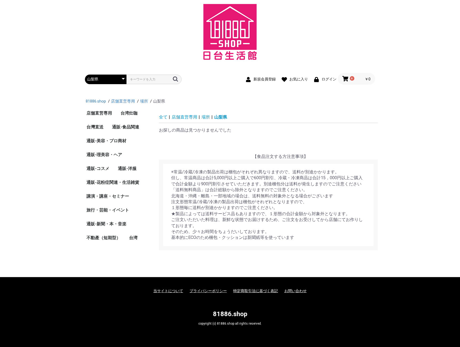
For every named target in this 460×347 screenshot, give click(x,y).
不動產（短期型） (104, 237)
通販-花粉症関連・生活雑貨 (113, 182)
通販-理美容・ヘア (104, 154)
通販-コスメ (98, 168)
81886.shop (230, 314)
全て (163, 117)
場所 (206, 117)
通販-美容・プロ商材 (106, 140)
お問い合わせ (295, 291)
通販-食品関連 (125, 126)
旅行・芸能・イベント (108, 210)
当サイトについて (168, 291)
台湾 (133, 237)
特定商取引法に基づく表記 (255, 291)
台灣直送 (95, 126)
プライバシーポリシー (208, 291)
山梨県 (220, 117)
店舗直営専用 (99, 113)
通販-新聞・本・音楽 (106, 223)
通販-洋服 (127, 168)
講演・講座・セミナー (108, 196)
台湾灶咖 (129, 113)
